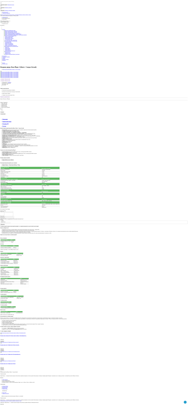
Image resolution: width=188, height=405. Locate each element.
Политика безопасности (4, 400)
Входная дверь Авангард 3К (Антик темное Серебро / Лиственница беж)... (13, 335)
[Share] (1, 370)
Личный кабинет (5, 386)
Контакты (4, 60)
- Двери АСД (6, 47)
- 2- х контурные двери (8, 40)
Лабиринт (9, 82)
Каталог (3, 29)
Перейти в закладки (8, 7)
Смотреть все (15, 40)
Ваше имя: (2, 211)
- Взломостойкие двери (8, 37)
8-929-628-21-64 (5, 17)
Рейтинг (1, 219)
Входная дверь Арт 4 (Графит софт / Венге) (8, 363)
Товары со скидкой (5, 393)
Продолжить (2, 7)
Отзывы (3, 58)
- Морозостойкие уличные (8, 38)
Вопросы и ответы (5, 59)
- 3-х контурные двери (8, 39)
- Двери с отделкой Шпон (8, 44)
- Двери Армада (7, 48)
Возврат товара (4, 388)
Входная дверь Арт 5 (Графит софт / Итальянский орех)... (10, 354)
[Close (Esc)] (0, 370)
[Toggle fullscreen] (2, 370)
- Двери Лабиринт (7, 49)
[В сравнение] (2, 110)
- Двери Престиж (7, 50)
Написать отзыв (7, 80)
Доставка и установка (6, 56)
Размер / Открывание (3, 102)
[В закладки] (1, 110)
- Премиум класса (7, 53)
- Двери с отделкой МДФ (8, 43)
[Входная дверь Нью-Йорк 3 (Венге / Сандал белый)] (11, 69)
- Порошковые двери (8, 42)
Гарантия (3, 57)
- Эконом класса (7, 52)
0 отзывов (2, 80)
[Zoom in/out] (3, 370)
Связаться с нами (18, 400)
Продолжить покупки (4, 4)
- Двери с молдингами (8, 45)
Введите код (3, 221)
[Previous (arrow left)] (0, 371)
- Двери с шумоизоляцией (8, 36)
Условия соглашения (12, 400)
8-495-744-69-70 (5, 379)
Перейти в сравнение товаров (10, 10)
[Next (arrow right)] (1, 371)
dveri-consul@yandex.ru (6, 18)
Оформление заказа (11, 4)
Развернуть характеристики (5, 96)
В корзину (2, 341)
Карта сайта (4, 392)
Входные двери (4, 63)
